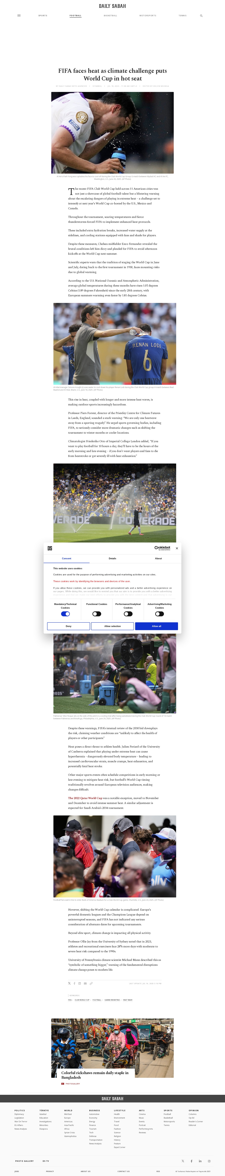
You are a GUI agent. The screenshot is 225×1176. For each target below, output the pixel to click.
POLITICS (20, 1110)
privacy (50, 1171)
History (117, 1140)
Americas (68, 1121)
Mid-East (68, 1114)
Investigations (45, 1121)
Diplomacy (19, 1114)
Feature (117, 1143)
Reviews (142, 1132)
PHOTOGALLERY (73, 1084)
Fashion (117, 1129)
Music (141, 1118)
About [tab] (158, 558)
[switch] (96, 613)
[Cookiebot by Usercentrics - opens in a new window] (156, 548)
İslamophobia (70, 1136)
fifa (69, 1000)
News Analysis (21, 1129)
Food (116, 1125)
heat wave (127, 1000)
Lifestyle (120, 1110)
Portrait (142, 1125)
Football (76, 16)
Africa (66, 1129)
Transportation (95, 1140)
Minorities (43, 1125)
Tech (91, 1132)
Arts (142, 1110)
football (97, 1000)
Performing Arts (146, 1129)
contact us (124, 1171)
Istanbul (42, 1114)
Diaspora (43, 1129)
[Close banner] (177, 548)
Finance (92, 1125)
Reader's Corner (196, 1121)
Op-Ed (191, 1118)
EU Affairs (19, 1125)
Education (43, 1118)
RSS (158, 1171)
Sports (42, 16)
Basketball (110, 16)
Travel (116, 1121)
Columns (192, 1114)
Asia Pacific (69, 1125)
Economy (93, 1118)
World (68, 1110)
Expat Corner (119, 1147)
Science (117, 1132)
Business (94, 1110)
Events (141, 1121)
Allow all (156, 626)
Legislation (19, 1118)
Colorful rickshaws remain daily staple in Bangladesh (94, 1075)
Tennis (183, 16)
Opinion (194, 1110)
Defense (92, 1136)
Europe (67, 1118)
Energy (92, 1121)
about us (85, 1171)
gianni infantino (112, 1000)
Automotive (94, 1114)
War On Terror (21, 1121)
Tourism (92, 1129)
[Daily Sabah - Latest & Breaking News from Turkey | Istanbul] (112, 6)
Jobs (17, 1171)
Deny (68, 626)
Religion (117, 1136)
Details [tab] (112, 558)
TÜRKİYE (44, 1110)
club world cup (82, 1000)
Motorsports (148, 16)
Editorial (192, 1125)
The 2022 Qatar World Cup (85, 798)
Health (117, 1114)
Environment (119, 1118)
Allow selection (112, 626)
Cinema (142, 1114)
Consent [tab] (66, 558)
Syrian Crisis (69, 1132)
